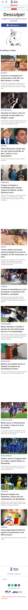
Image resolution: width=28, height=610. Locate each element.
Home (4, 579)
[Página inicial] (14, 569)
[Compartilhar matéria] (15, 585)
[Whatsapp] (12, 585)
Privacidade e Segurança (14, 574)
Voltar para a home (14, 25)
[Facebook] (9, 585)
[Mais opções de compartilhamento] (19, 585)
